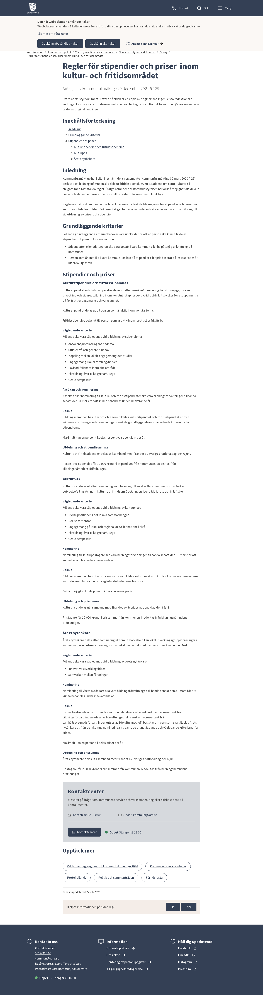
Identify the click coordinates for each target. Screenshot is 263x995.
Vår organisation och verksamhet (95, 52)
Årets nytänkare (84, 159)
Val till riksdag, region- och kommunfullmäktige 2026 (102, 866)
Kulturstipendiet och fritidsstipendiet (99, 147)
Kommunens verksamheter (168, 866)
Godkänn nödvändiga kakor (60, 43)
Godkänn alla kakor (103, 43)
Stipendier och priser (82, 141)
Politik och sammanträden (116, 877)
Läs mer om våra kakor (52, 34)
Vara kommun (35, 52)
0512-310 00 (43, 953)
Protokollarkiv (76, 877)
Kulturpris (80, 153)
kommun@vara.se (47, 958)
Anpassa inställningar (145, 43)
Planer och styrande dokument (137, 52)
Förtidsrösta (154, 877)
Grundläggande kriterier (84, 135)
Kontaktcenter (87, 832)
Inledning (74, 129)
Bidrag (163, 52)
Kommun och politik (59, 52)
